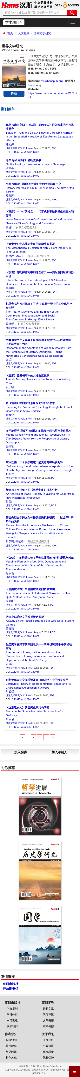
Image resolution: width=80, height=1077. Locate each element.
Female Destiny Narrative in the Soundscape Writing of (39, 379)
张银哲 (10, 446)
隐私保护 (48, 1057)
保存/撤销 (49, 1051)
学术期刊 (12, 22)
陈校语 (20, 541)
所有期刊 (12, 1008)
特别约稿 (11, 1057)
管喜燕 (10, 628)
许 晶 (9, 359)
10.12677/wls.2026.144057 (24, 636)
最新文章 (48, 1008)
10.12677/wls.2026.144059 (24, 581)
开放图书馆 (10, 988)
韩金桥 (10, 256)
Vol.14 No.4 (26, 148)
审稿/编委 (49, 1026)
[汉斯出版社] (16, 4)
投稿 (14, 93)
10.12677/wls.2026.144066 (24, 367)
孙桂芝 (20, 256)
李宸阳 (10, 287)
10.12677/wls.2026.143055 (24, 699)
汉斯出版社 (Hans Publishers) (46, 1066)
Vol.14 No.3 (26, 667)
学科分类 (12, 1014)
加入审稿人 (59, 752)
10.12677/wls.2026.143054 (24, 727)
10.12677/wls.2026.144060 (24, 549)
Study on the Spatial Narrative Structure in (35, 711)
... (46, 737)
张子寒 (10, 387)
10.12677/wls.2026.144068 (24, 295)
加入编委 (20, 752)
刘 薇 (9, 664)
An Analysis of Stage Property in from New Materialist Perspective (40, 493)
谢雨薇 (10, 168)
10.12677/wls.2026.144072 (24, 176)
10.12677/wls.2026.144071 (24, 203)
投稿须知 (11, 1040)
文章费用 (48, 1020)
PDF (53, 148)
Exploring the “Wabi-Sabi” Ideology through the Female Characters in (39, 407)
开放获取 (48, 1040)
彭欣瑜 (10, 573)
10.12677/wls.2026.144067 (24, 332)
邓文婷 (10, 144)
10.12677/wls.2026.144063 (24, 454)
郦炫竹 (10, 474)
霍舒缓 (10, 323)
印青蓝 (10, 414)
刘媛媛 (10, 691)
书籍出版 (12, 1020)
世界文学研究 (42, 33)
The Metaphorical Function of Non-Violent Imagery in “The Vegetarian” (38, 247)
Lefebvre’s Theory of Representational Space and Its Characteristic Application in (38, 683)
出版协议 (48, 1045)
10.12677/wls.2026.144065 (24, 395)
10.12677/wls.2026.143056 (24, 671)
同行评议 (48, 1014)
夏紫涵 (10, 195)
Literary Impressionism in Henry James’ (40, 187)
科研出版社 (10, 984)
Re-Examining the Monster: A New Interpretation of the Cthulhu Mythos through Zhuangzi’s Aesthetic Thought (39, 466)
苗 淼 (9, 227)
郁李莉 (10, 541)
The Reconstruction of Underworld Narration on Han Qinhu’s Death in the (38, 593)
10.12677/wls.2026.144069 (24, 264)
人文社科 (24, 33)
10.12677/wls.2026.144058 (24, 608)
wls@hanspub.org (52, 80)
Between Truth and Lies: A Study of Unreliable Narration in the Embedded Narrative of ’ (40, 132)
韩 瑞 (9, 501)
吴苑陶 (10, 600)
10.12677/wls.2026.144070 (24, 235)
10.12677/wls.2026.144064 (24, 422)
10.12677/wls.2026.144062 (24, 481)
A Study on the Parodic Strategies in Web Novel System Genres (40, 620)
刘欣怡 (10, 719)
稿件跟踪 (11, 1045)
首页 (10, 33)
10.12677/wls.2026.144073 (24, 152)
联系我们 (12, 1026)
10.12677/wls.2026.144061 (24, 509)
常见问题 (11, 1051)
